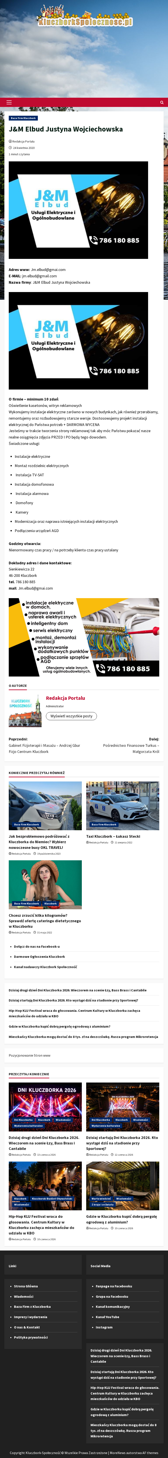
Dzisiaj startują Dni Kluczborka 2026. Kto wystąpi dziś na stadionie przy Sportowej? (73, 1000)
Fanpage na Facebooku (114, 1286)
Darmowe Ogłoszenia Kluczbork (39, 956)
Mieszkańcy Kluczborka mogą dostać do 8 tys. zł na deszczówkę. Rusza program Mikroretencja (83, 1036)
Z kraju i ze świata (103, 1204)
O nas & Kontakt (27, 1327)
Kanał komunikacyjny (113, 1306)
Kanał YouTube (107, 1317)
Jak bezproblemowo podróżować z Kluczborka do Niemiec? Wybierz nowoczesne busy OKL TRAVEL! (39, 842)
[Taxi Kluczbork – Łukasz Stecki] (122, 805)
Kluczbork (50, 903)
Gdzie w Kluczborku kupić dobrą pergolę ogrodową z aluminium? (59, 1026)
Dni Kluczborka (23, 1119)
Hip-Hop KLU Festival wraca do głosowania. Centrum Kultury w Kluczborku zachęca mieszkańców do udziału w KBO (125, 1393)
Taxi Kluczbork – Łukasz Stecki (113, 836)
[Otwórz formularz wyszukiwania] (162, 102)
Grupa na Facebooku (112, 1296)
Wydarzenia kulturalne (28, 1125)
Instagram (104, 1327)
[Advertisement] (84, 60)
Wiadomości (63, 1119)
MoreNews (118, 1453)
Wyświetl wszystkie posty (71, 715)
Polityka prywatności (31, 1337)
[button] (9, 102)
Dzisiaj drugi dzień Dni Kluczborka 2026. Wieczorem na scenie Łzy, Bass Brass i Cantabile (78, 990)
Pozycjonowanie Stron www (29, 1055)
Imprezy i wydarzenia (30, 1317)
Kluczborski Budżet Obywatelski (52, 1198)
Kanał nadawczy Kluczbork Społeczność (45, 967)
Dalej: (131, 745)
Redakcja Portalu (23, 141)
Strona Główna (26, 1286)
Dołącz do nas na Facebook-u (37, 946)
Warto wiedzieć (101, 1198)
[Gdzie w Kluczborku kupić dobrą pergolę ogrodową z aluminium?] (122, 1186)
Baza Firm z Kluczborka (32, 1306)
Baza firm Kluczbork (23, 118)
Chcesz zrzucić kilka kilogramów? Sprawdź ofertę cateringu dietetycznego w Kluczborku (45, 921)
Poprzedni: (44, 745)
